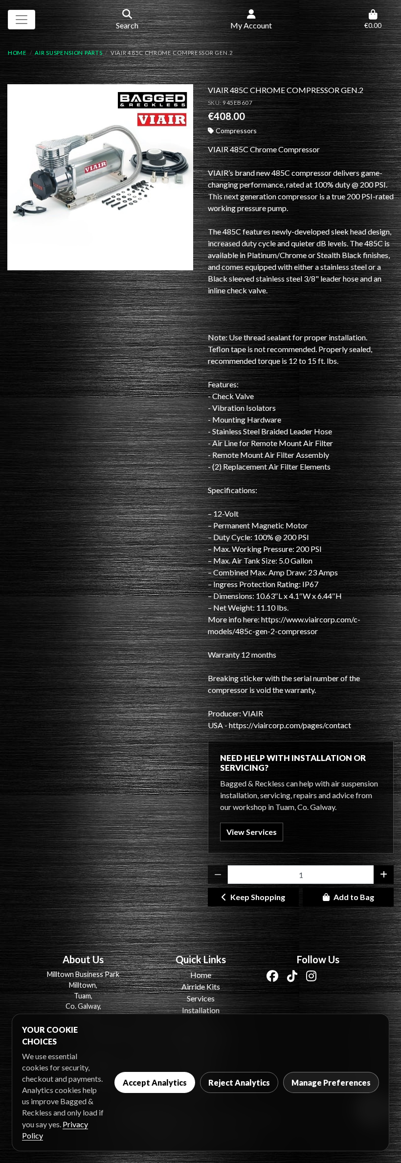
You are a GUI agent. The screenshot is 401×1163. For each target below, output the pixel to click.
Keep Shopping (257, 897)
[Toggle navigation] (21, 19)
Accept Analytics (155, 1082)
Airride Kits (200, 986)
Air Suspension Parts (68, 52)
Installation (201, 1010)
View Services (251, 831)
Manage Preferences (331, 1082)
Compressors (236, 130)
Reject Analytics (239, 1082)
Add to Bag (354, 897)
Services (201, 998)
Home (17, 52)
